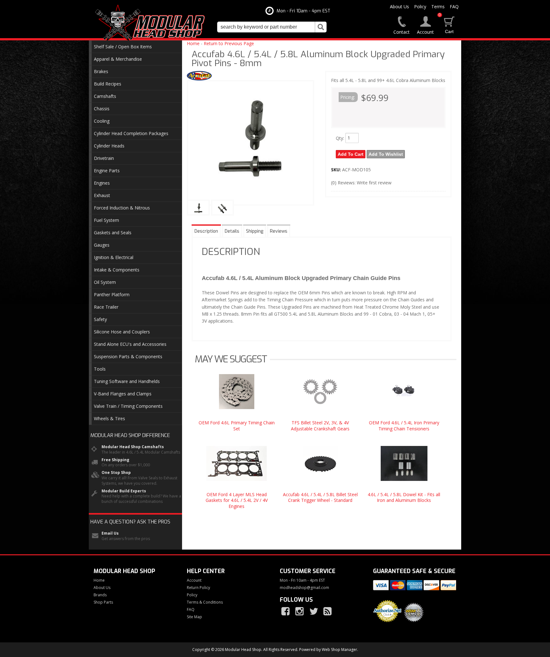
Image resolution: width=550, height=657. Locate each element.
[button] (272, 27)
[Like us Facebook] (286, 611)
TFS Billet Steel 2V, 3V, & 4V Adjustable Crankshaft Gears (320, 425)
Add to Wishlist (386, 154)
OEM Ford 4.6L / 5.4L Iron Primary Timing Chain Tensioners (404, 425)
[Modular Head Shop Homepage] (152, 23)
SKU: (336, 170)
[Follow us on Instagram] (300, 611)
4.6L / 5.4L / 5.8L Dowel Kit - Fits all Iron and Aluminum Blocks (404, 497)
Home (193, 43)
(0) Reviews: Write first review (361, 183)
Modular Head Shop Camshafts (133, 446)
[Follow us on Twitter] (314, 611)
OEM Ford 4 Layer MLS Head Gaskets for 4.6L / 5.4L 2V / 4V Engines (237, 500)
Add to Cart (350, 154)
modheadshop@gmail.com (304, 587)
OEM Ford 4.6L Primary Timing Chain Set (237, 425)
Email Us (110, 533)
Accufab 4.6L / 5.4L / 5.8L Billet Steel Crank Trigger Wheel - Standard (320, 497)
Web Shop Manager (339, 649)
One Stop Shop (116, 472)
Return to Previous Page (229, 43)
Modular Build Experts (124, 491)
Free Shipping (115, 459)
